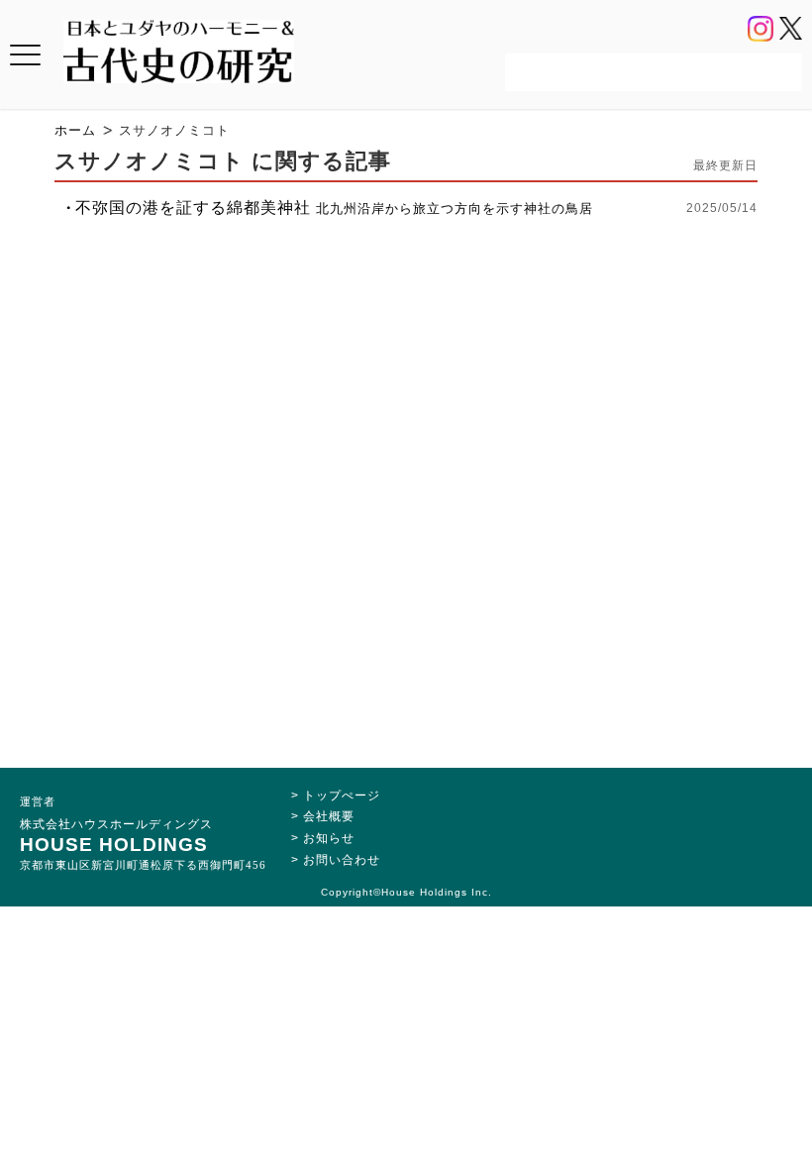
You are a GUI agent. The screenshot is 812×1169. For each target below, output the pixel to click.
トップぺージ (341, 795)
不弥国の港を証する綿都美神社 (334, 207)
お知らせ (329, 838)
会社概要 (329, 816)
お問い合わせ (341, 860)
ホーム (75, 130)
